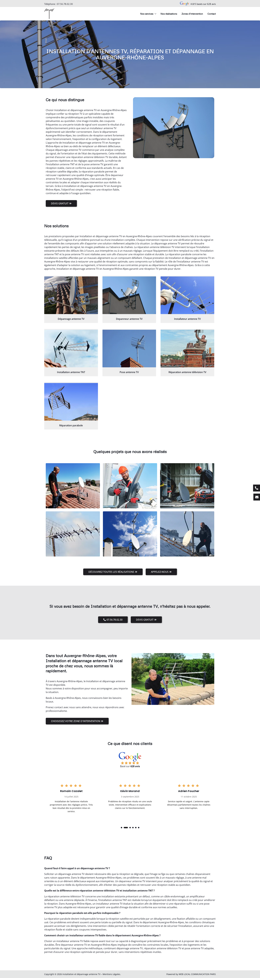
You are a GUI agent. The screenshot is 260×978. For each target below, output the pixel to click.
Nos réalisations (169, 13)
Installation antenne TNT (71, 372)
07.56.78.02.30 (65, 3)
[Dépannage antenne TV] (71, 295)
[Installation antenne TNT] (71, 348)
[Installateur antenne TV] (187, 295)
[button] (121, 827)
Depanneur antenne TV (129, 319)
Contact (211, 13)
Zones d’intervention (192, 13)
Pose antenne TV (129, 372)
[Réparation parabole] (71, 402)
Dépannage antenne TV (71, 319)
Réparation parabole (71, 425)
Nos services (146, 13)
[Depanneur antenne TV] (129, 295)
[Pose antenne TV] (129, 348)
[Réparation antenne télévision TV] (187, 348)
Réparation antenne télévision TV (187, 372)
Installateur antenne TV (187, 319)
